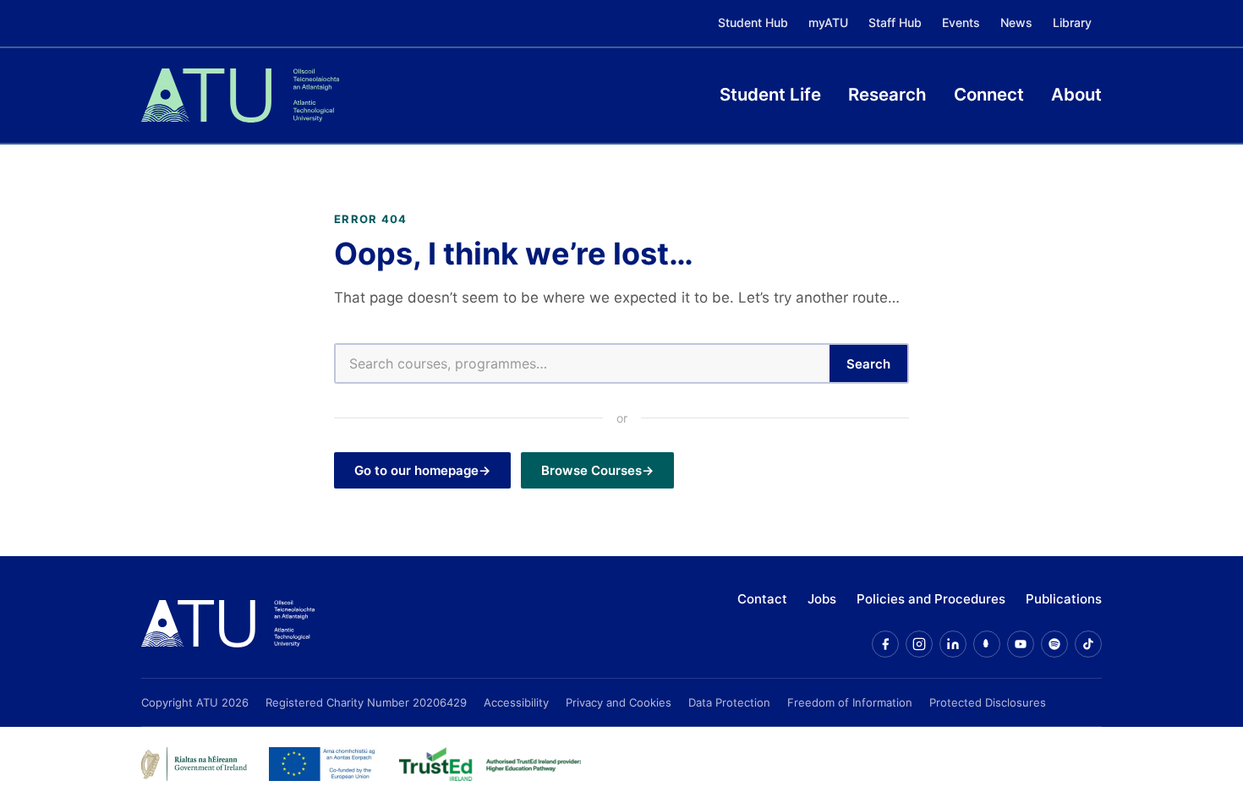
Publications (1064, 599)
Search (868, 364)
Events (961, 22)
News (1016, 22)
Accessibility (516, 702)
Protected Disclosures (987, 702)
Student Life (770, 94)
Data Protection (729, 702)
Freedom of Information (849, 702)
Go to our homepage (416, 470)
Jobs (822, 599)
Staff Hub (895, 22)
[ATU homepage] (228, 623)
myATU (828, 22)
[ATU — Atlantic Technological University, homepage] (240, 95)
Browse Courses (591, 470)
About (1076, 94)
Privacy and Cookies (618, 702)
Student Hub (753, 22)
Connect (989, 94)
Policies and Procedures (931, 599)
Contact (762, 599)
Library (1072, 22)
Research (887, 94)
